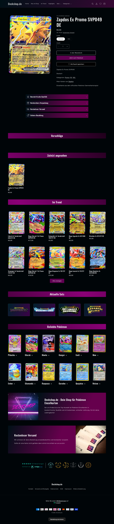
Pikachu (11, 355)
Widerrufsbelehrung (79, 489)
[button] (59, 4)
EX (71, 77)
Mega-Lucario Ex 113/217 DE (76, 272)
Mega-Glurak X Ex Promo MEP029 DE (36, 237)
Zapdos (71, 81)
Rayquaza (46, 383)
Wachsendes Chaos (44, 316)
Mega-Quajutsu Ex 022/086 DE (94, 272)
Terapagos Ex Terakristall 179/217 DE (16, 272)
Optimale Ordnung (70, 316)
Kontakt (30, 489)
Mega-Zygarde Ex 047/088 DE (77, 237)
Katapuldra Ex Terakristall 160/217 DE (57, 237)
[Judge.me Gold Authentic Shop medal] (58, 465)
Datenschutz (54, 489)
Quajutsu (79, 383)
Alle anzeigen (57, 281)
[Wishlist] (100, 4)
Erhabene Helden (95, 316)
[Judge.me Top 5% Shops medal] (81, 465)
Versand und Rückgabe (42, 489)
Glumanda (29, 383)
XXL (70, 39)
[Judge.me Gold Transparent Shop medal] (66, 465)
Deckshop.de (59, 512)
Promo (67, 77)
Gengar (62, 355)
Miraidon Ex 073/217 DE (96, 236)
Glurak (28, 355)
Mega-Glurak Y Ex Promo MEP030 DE (36, 272)
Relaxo (95, 383)
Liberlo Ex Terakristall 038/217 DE (15, 237)
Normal (60, 39)
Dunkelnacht (19, 316)
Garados (62, 383)
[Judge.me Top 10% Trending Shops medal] (88, 465)
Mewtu (44, 355)
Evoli (78, 355)
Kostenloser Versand (68, 32)
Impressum (68, 489)
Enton (10, 383)
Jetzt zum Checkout (76, 58)
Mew (94, 355)
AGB (61, 489)
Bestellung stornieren (57, 519)
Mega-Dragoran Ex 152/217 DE (57, 272)
